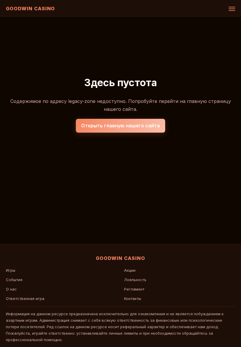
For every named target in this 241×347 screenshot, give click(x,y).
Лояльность (135, 279)
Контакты (132, 298)
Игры (10, 270)
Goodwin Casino (30, 8)
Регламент (134, 289)
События (14, 279)
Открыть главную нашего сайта (120, 126)
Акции (129, 270)
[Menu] (232, 9)
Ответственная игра (25, 298)
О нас (11, 289)
